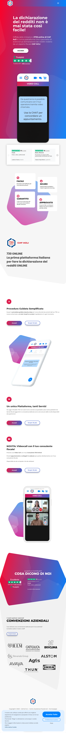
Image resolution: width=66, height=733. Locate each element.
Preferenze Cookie (51, 720)
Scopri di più (32, 323)
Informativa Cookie (10, 727)
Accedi (20, 51)
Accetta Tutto (51, 714)
